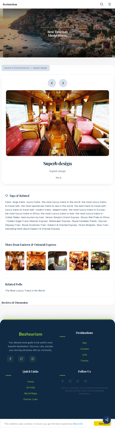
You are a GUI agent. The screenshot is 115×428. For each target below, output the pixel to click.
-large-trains (18, 202)
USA (84, 354)
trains (8, 202)
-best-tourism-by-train (32, 217)
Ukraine (84, 348)
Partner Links (30, 399)
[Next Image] (63, 83)
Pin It (58, 177)
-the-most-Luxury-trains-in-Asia (57, 213)
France (84, 360)
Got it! (102, 423)
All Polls (30, 387)
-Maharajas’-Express (59, 221)
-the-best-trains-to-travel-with (90, 206)
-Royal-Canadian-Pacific (84, 221)
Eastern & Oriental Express (16, 68)
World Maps (30, 393)
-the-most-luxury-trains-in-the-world (60, 202)
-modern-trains (43, 209)
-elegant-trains (59, 209)
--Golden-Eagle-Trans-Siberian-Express (26, 221)
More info (78, 423)
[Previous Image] (52, 83)
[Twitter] (21, 359)
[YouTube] (85, 382)
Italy (84, 342)
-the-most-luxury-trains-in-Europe (86, 209)
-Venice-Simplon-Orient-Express (62, 217)
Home (30, 381)
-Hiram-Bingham (86, 225)
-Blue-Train (102, 225)
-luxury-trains (33, 202)
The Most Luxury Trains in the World (25, 290)
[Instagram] (32, 359)
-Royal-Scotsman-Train (33, 225)
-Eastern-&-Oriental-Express (62, 225)
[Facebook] (10, 359)
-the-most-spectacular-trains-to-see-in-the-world (46, 206)
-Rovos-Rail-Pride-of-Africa (94, 217)
